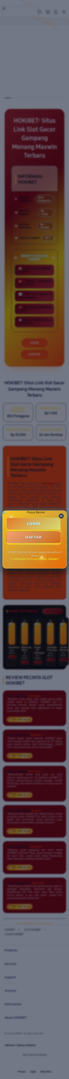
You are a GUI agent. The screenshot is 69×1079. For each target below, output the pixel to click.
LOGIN (33, 524)
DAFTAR (33, 537)
